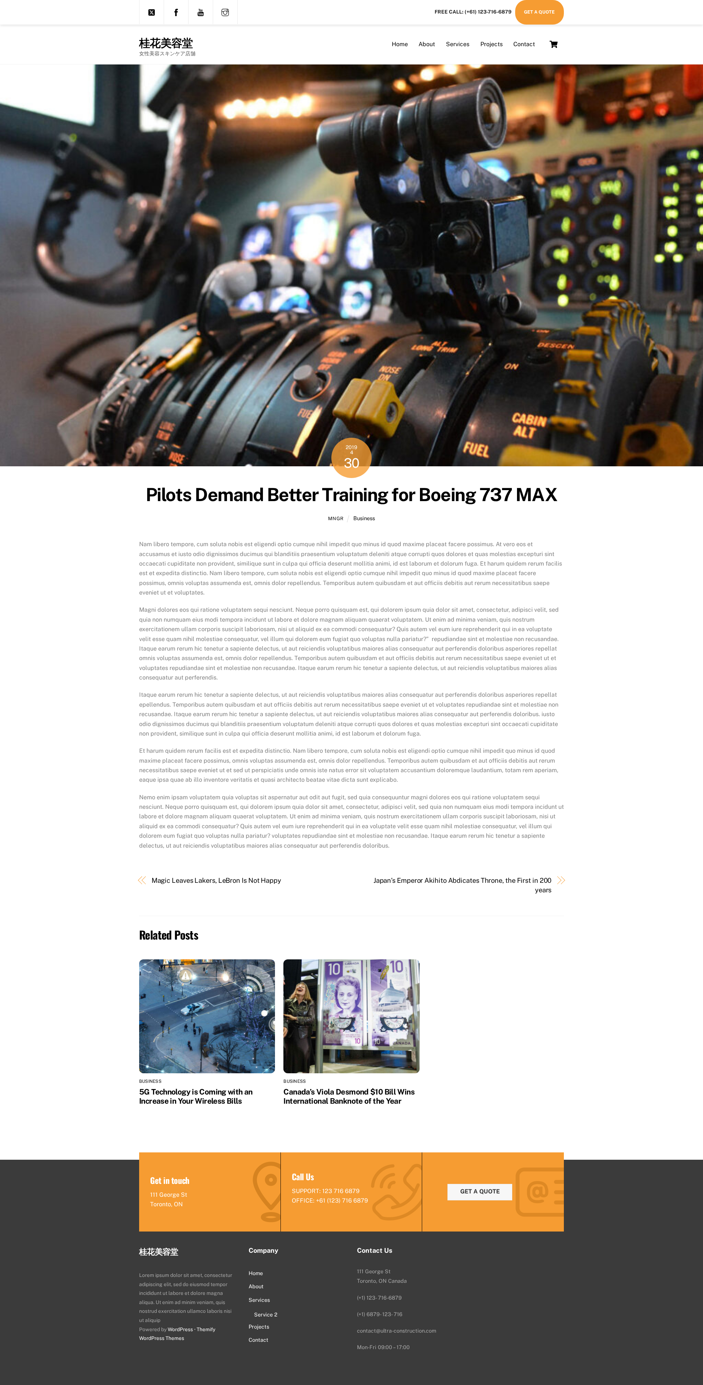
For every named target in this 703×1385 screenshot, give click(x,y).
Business (364, 518)
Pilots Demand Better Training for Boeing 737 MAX (352, 494)
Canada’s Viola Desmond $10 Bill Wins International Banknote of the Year (348, 1096)
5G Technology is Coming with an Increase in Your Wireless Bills (196, 1096)
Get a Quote (539, 12)
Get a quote (480, 1191)
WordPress (180, 1329)
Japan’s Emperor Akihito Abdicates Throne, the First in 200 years (462, 885)
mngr (336, 518)
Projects (491, 44)
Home (400, 44)
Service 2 (266, 1314)
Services (457, 44)
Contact (524, 44)
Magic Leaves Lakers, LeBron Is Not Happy (216, 880)
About (427, 44)
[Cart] (553, 44)
